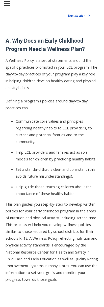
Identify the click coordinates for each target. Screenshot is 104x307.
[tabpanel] (52, 170)
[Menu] (7, 3)
